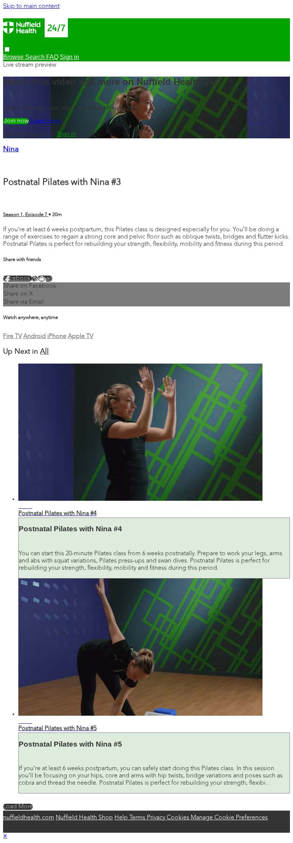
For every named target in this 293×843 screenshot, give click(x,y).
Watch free (16, 121)
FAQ (52, 57)
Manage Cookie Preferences (229, 818)
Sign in (66, 134)
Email (44, 279)
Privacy (157, 818)
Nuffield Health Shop (84, 818)
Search (35, 57)
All (44, 352)
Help (121, 818)
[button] (7, 49)
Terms (138, 818)
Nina (11, 149)
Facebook (17, 279)
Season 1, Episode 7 (25, 214)
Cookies (179, 818)
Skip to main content (31, 6)
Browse (14, 57)
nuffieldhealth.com (28, 818)
